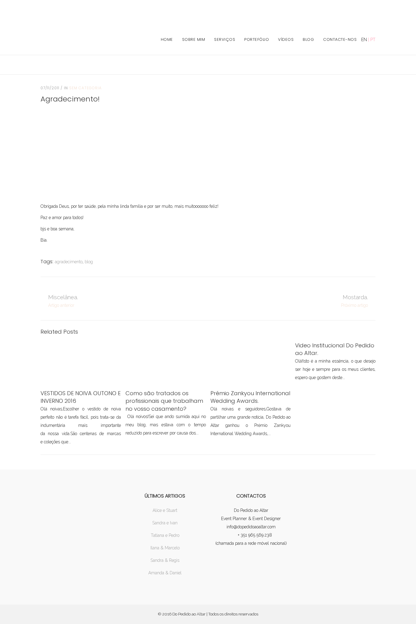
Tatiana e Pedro (165, 535)
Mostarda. (355, 297)
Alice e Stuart (165, 510)
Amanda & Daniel (165, 572)
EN (364, 39)
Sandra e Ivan (165, 522)
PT (372, 39)
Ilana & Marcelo (165, 547)
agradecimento (69, 261)
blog (89, 261)
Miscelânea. (63, 297)
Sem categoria (85, 87)
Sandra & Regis (164, 560)
